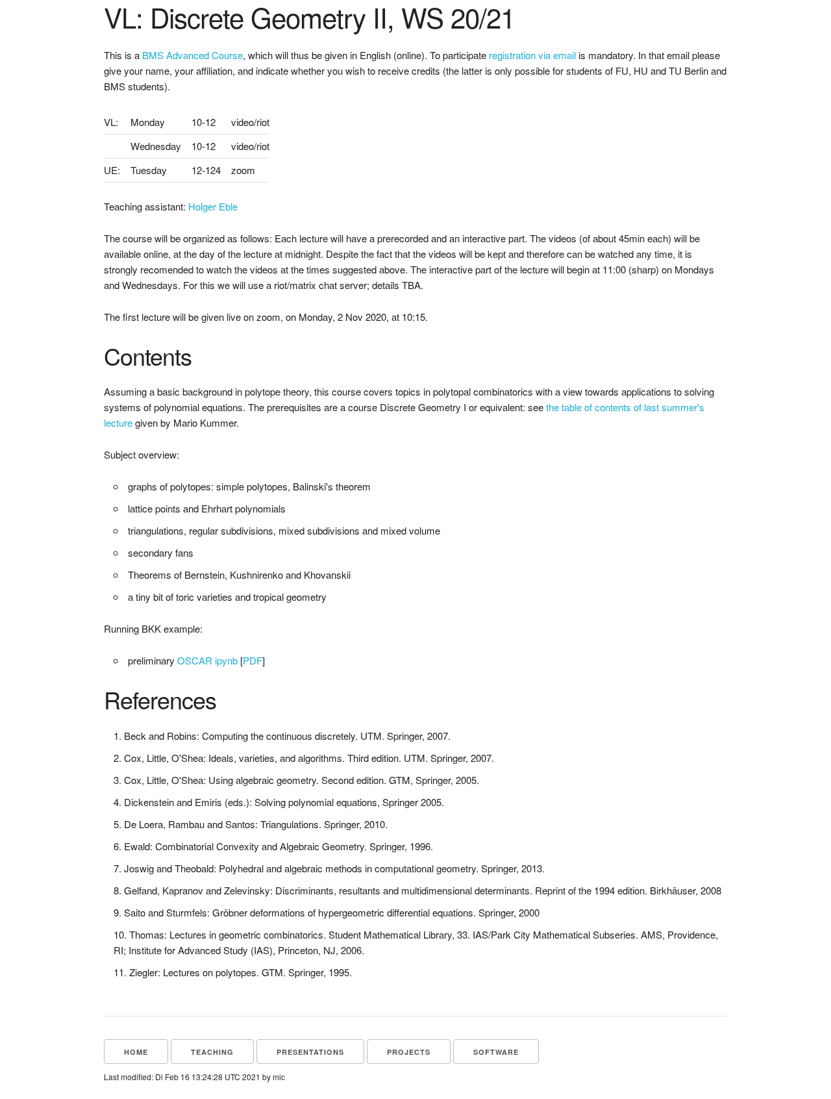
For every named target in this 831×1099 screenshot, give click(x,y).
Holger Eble (213, 206)
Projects (408, 1052)
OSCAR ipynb (207, 660)
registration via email (532, 55)
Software (496, 1052)
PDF (252, 660)
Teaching (212, 1052)
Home (136, 1052)
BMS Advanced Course (192, 55)
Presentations (310, 1052)
